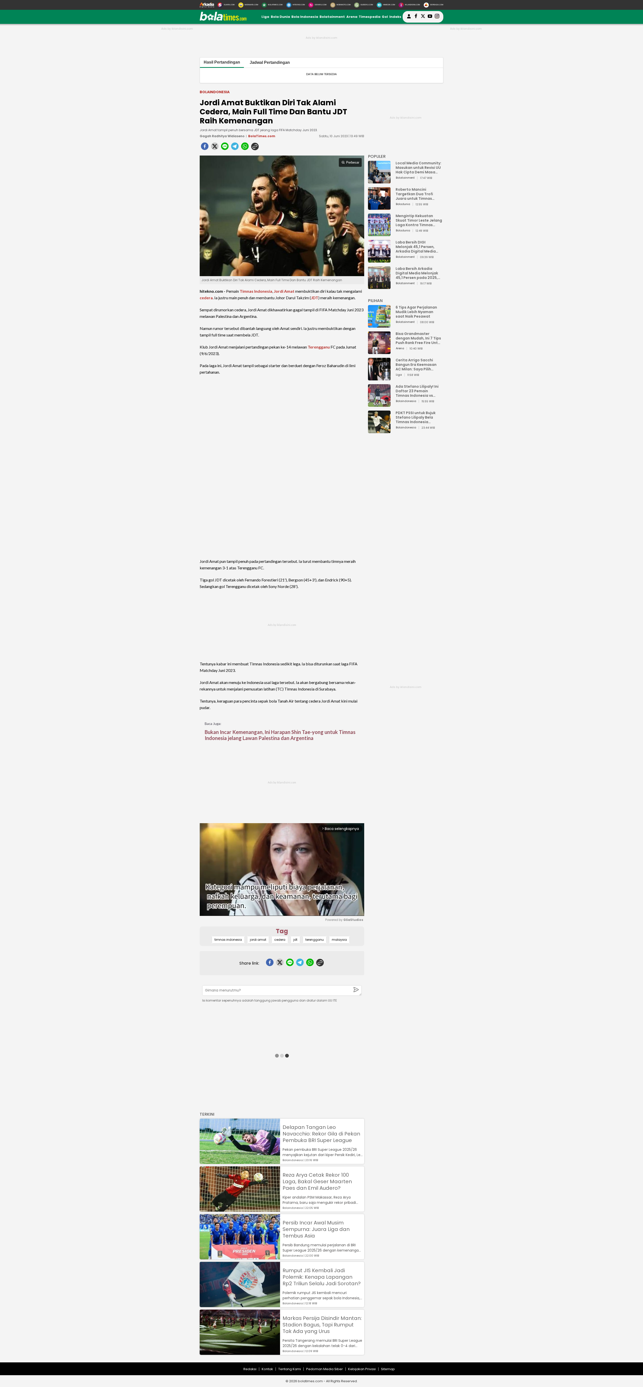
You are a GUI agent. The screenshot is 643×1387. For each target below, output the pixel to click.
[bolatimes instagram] (437, 17)
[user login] (408, 18)
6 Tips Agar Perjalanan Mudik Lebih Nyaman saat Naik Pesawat (416, 312)
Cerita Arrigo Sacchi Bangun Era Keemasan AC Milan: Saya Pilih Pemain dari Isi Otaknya (417, 364)
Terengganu (319, 346)
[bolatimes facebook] (415, 17)
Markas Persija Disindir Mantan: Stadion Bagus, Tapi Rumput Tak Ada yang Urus (322, 1324)
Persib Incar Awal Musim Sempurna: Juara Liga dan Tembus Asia (316, 1229)
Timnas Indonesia (256, 291)
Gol (385, 16)
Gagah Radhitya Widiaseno (222, 136)
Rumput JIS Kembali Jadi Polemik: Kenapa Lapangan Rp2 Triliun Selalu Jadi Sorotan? (322, 1277)
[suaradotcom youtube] (430, 17)
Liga (265, 16)
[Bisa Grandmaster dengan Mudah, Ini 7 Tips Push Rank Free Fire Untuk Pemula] (379, 352)
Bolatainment (332, 16)
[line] (225, 147)
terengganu (314, 939)
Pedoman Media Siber (324, 1369)
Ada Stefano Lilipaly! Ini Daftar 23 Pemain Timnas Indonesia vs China (417, 391)
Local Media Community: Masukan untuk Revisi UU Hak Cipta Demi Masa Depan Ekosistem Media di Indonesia (418, 167)
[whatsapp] (245, 147)
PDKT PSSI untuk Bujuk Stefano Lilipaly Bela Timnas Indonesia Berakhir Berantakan (416, 417)
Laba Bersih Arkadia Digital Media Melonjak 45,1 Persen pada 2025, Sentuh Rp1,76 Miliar (417, 273)
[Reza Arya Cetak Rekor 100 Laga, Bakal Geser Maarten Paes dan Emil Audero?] (240, 1209)
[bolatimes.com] (223, 19)
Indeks (395, 16)
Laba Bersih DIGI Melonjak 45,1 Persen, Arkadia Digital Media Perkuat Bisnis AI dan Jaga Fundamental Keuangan (416, 247)
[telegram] (235, 147)
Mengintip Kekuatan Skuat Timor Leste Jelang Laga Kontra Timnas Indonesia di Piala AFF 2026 (419, 220)
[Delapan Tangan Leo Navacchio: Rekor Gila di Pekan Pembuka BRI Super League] (240, 1161)
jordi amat (258, 939)
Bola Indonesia (304, 16)
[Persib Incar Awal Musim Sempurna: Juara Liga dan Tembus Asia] (240, 1257)
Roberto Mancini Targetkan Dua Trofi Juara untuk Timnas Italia (414, 194)
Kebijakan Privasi (362, 1369)
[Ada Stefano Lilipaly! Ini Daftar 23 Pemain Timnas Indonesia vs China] (379, 404)
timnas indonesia (228, 939)
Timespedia (370, 16)
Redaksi (249, 1369)
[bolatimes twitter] (422, 17)
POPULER (377, 156)
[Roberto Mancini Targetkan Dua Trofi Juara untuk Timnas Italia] (379, 207)
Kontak (267, 1369)
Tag (282, 931)
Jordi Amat (284, 291)
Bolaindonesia (215, 91)
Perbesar (352, 162)
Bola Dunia (280, 16)
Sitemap (388, 1369)
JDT (314, 297)
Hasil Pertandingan (222, 62)
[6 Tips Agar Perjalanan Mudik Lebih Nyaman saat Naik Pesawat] (379, 325)
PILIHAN (375, 301)
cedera (206, 297)
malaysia (339, 939)
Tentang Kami (289, 1369)
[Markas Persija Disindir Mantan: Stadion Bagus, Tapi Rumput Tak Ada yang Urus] (240, 1352)
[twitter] (215, 147)
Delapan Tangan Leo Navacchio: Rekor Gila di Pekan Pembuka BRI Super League (321, 1134)
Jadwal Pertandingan (270, 62)
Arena (351, 16)
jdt (295, 939)
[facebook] (205, 147)
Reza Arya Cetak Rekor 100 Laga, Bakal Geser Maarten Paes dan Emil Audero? (317, 1181)
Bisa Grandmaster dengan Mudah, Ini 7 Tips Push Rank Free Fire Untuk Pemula (419, 338)
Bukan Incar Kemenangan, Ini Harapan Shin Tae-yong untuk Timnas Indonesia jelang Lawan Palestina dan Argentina (280, 735)
